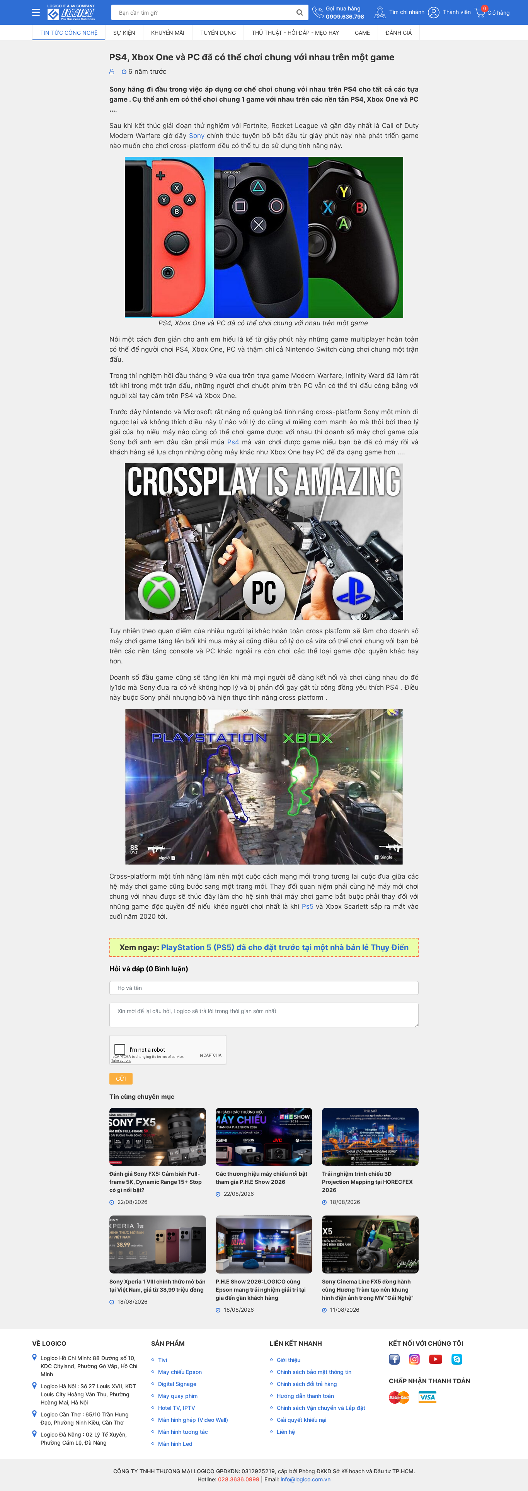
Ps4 (233, 442)
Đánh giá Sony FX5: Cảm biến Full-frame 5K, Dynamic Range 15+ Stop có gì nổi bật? (155, 1181)
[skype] (456, 1358)
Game (362, 32)
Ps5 (307, 906)
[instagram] (415, 1358)
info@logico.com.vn (304, 1479)
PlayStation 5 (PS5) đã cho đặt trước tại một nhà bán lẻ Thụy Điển (285, 947)
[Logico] (71, 12)
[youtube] (436, 1358)
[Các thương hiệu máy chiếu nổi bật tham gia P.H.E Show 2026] (264, 1137)
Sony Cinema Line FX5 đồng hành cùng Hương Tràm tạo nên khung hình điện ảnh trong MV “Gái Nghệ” (368, 1289)
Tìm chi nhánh (406, 12)
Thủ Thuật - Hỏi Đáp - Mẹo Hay (295, 32)
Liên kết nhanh (296, 1343)
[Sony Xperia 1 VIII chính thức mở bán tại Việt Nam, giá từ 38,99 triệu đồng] (157, 1245)
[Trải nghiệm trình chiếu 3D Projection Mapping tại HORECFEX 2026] (370, 1137)
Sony (196, 135)
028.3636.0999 (237, 1479)
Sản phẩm (168, 1343)
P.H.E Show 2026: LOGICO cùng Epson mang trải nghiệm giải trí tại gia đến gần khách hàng (261, 1289)
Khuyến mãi (167, 32)
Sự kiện (124, 32)
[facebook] (395, 1358)
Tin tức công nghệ (68, 32)
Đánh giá (399, 32)
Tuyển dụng (218, 32)
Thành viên (456, 12)
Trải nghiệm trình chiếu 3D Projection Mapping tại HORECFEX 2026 (367, 1181)
